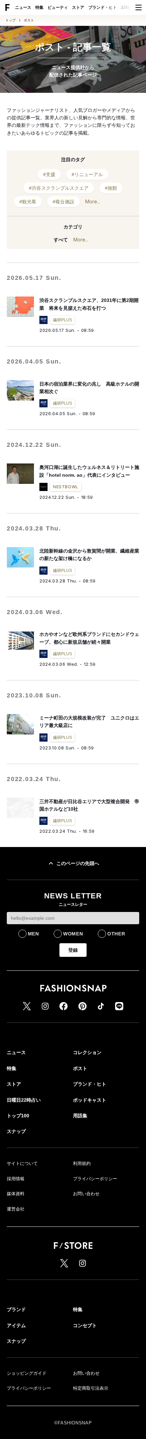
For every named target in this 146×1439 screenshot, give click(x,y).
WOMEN (73, 933)
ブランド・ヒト (102, 7)
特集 (39, 7)
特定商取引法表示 (90, 1388)
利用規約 (82, 1163)
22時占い (129, 7)
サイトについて (22, 1163)
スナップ (16, 1131)
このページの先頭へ (77, 863)
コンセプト (85, 1325)
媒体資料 (15, 1193)
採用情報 (15, 1178)
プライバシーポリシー (95, 1178)
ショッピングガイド (27, 1373)
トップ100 (18, 1115)
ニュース (23, 7)
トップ (10, 20)
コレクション (87, 1052)
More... (92, 201)
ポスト (29, 20)
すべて (61, 239)
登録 (73, 950)
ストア (78, 7)
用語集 (80, 1115)
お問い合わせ (86, 1193)
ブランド (16, 1309)
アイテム (16, 1325)
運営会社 (15, 1209)
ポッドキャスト (89, 1100)
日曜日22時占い (24, 1100)
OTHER (116, 933)
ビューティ (58, 7)
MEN (33, 933)
